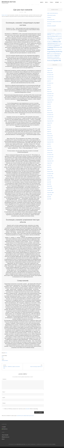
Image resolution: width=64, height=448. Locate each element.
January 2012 (49, 137)
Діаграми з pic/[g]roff (51, 25)
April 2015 (49, 89)
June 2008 (49, 198)
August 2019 (49, 70)
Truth (49, 45)
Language (51, 47)
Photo (49, 55)
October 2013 (49, 97)
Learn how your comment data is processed (25, 415)
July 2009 (49, 179)
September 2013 (50, 100)
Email (3, 397)
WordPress (50, 41)
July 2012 (49, 125)
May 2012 (49, 129)
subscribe (28, 408)
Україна (57, 60)
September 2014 (50, 93)
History (57, 42)
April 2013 (49, 108)
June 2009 (49, 182)
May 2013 (49, 106)
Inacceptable (56, 49)
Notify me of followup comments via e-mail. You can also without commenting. (21, 408)
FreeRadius (58, 33)
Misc (2, 357)
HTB (49, 34)
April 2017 (49, 81)
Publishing (57, 45)
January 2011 (49, 152)
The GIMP (52, 39)
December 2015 (50, 83)
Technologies (57, 53)
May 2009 (49, 184)
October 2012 (49, 118)
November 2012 (50, 116)
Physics (6, 360)
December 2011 (50, 139)
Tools (51, 2)
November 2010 (50, 156)
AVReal (3, 439)
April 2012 (49, 131)
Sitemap (57, 2)
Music (50, 49)
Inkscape (57, 34)
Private (59, 47)
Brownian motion (9, 2)
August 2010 (49, 163)
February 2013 (50, 112)
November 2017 (50, 78)
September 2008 (50, 192)
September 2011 (50, 142)
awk (53, 33)
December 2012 (50, 114)
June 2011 (49, 146)
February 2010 (50, 171)
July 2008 (49, 196)
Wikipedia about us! (5, 437)
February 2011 (50, 150)
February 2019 (50, 72)
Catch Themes (52, 444)
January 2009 (49, 188)
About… (42, 2)
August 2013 (49, 102)
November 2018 (50, 76)
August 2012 (49, 123)
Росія (49, 60)
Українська (5, 429)
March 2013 (49, 110)
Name (3, 392)
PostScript (60, 36)
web (58, 39)
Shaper (57, 55)
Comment (4, 379)
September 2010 (50, 161)
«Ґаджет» (49, 17)
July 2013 (49, 104)
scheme (60, 38)
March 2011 (49, 148)
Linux (54, 36)
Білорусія (49, 57)
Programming (52, 51)
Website (4, 403)
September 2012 (50, 121)
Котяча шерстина (50, 19)
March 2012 (49, 133)
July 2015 (49, 85)
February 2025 (50, 68)
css (55, 33)
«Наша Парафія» (5, 434)
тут (6, 352)
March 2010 (49, 169)
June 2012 (49, 127)
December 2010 (50, 154)
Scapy (56, 38)
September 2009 (50, 177)
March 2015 (49, 91)
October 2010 (49, 158)
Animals (3, 360)
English (4, 426)
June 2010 (49, 165)
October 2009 (49, 175)
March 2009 (49, 186)
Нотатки (57, 57)
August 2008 (49, 194)
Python (49, 38)
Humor (52, 45)
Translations (59, 49)
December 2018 (50, 74)
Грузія (53, 57)
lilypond (49, 36)
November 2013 (50, 95)
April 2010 (49, 167)
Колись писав (4, 15)
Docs (46, 2)
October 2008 (49, 190)
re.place (53, 38)
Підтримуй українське (56, 58)
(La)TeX (49, 33)
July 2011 (49, 144)
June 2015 (49, 87)
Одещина (49, 58)
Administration (52, 43)
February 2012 (50, 135)
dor (25, 12)
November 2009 (50, 173)
